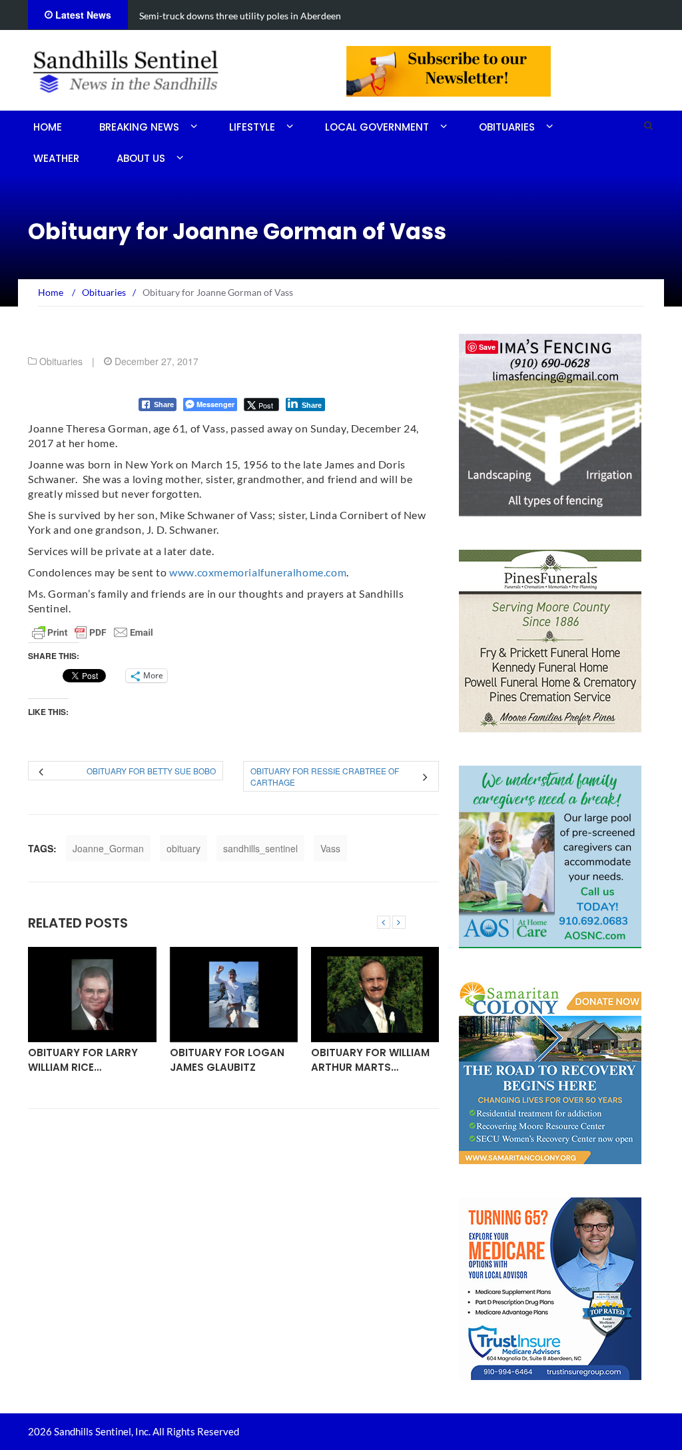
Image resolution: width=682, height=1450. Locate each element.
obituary (183, 848)
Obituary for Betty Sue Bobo (151, 770)
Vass (330, 848)
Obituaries (507, 127)
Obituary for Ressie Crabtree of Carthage (324, 776)
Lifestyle (252, 127)
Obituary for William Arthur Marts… (370, 1060)
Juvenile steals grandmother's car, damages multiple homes (260, 15)
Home (47, 127)
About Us (141, 158)
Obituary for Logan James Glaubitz (227, 1060)
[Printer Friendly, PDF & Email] (92, 632)
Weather (56, 158)
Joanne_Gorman (108, 848)
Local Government (377, 127)
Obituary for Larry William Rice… (83, 1060)
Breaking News (139, 127)
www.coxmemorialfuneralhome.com (257, 572)
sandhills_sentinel (260, 848)
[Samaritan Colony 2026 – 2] (550, 1071)
